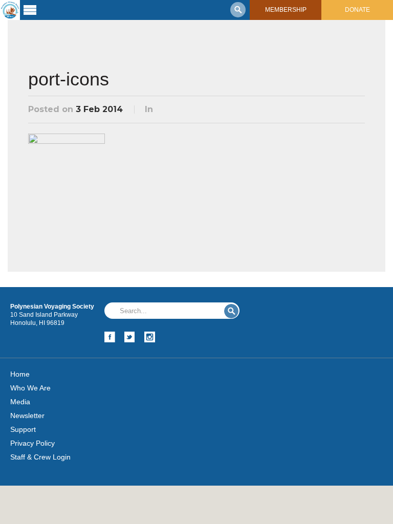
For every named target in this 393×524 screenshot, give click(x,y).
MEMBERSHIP (286, 9)
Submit (231, 311)
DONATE (357, 9)
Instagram (149, 337)
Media (20, 402)
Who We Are (30, 388)
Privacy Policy (32, 443)
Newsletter (27, 415)
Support (23, 429)
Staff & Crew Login (40, 457)
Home (20, 374)
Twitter (129, 337)
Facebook (109, 337)
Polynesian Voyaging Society (10, 10)
